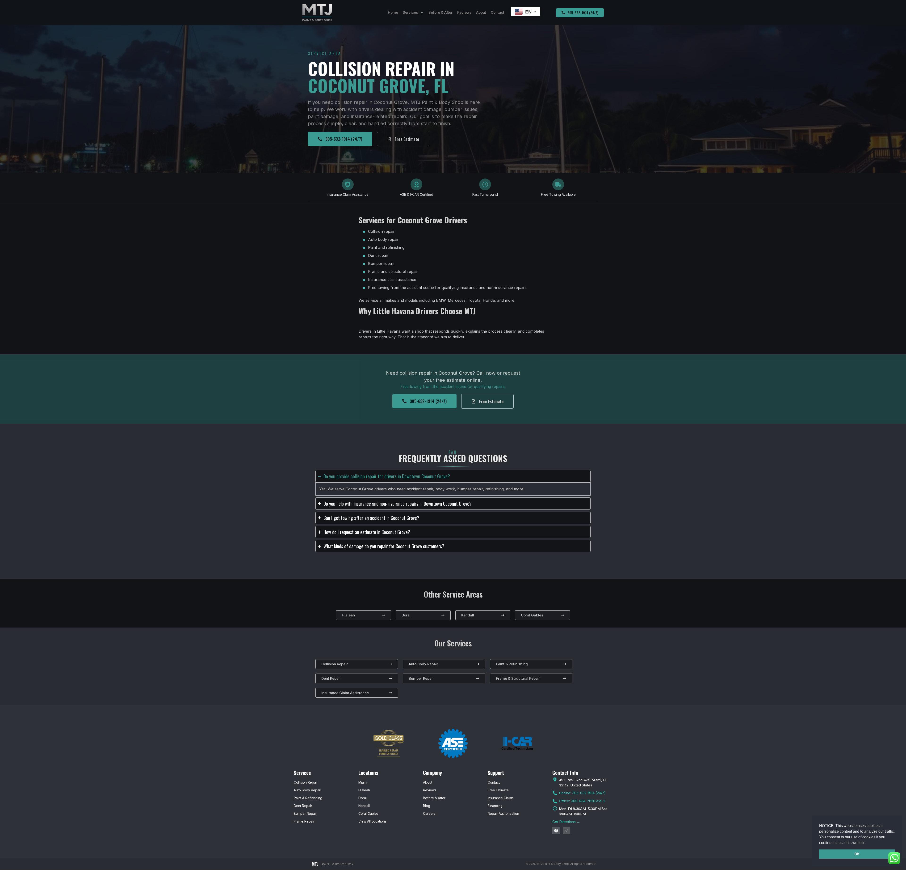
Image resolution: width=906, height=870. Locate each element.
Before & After (440, 12)
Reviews (464, 12)
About (481, 12)
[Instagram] (566, 830)
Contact (497, 12)
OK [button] (857, 854)
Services (410, 12)
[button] (868, 843)
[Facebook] (556, 830)
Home (393, 12)
